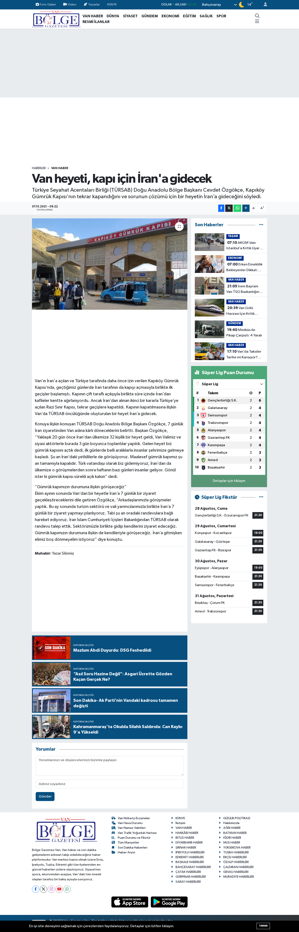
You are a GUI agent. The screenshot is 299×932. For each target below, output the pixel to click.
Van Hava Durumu (130, 823)
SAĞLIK (206, 16)
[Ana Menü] (257, 22)
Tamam (263, 926)
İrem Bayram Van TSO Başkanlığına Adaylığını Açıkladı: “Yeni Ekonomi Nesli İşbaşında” (243, 289)
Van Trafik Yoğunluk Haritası (137, 833)
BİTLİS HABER (185, 837)
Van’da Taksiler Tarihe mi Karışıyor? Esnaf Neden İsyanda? (244, 355)
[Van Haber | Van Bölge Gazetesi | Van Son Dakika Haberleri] (56, 18)
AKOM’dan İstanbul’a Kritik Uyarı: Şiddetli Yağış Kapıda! (244, 246)
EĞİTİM (189, 16)
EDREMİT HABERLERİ (190, 857)
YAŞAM (233, 236)
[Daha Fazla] (246, 208)
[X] (43, 889)
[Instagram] (51, 889)
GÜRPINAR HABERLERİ (191, 876)
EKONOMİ (170, 16)
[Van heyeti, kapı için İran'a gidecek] (110, 263)
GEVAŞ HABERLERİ (235, 872)
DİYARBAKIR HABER (189, 842)
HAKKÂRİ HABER (187, 833)
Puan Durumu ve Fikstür (134, 837)
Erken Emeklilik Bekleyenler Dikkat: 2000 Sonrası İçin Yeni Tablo (244, 267)
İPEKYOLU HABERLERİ (190, 852)
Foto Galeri (48, 4)
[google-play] (169, 902)
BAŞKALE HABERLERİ (190, 862)
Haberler (39, 168)
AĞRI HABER (232, 827)
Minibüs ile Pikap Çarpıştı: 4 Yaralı (244, 333)
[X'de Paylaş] (229, 208)
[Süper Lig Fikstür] (261, 497)
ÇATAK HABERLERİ (188, 872)
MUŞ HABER (231, 842)
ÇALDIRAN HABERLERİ (238, 867)
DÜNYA (113, 16)
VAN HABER (93, 16)
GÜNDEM (149, 16)
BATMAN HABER (235, 833)
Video (72, 4)
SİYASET (130, 16)
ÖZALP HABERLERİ (236, 862)
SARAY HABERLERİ (188, 881)
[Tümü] (261, 225)
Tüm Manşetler (128, 842)
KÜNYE (112, 4)
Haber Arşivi (126, 852)
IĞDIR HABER (232, 837)
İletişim (180, 823)
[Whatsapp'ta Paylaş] (237, 208)
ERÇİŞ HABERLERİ (235, 857)
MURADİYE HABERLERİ (238, 876)
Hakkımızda (231, 823)
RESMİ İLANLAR (96, 22)
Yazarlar (94, 4)
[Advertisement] (149, 63)
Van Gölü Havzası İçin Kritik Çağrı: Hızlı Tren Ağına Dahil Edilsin (244, 311)
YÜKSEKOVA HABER (237, 847)
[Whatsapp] (67, 889)
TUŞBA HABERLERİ (236, 852)
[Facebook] (35, 889)
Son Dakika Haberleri (132, 847)
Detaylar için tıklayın (229, 481)
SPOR (221, 16)
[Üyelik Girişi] (263, 4)
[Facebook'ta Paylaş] (221, 208)
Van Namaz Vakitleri (132, 827)
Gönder (45, 796)
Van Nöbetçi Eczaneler (134, 818)
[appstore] (130, 902)
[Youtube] (59, 889)
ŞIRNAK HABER (186, 847)
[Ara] (257, 16)
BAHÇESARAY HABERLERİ (193, 867)
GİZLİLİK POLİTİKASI (236, 818)
